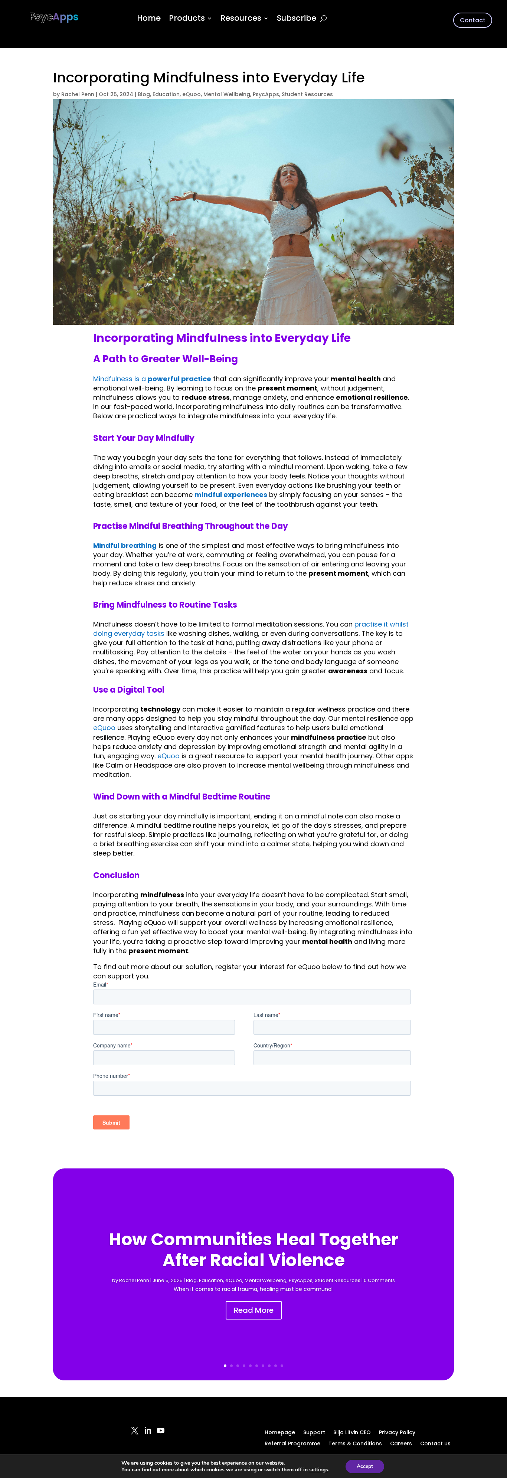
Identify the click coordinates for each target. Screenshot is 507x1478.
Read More (254, 1310)
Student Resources (307, 94)
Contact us (435, 1444)
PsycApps (266, 94)
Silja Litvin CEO (352, 1433)
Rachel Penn (77, 94)
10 (282, 1365)
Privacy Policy (397, 1433)
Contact (472, 20)
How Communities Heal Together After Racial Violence (254, 1249)
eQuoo (191, 94)
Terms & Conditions (355, 1444)
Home (149, 19)
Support (314, 1433)
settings (318, 1469)
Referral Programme (292, 1444)
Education (166, 94)
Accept (365, 1466)
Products (187, 19)
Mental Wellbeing (226, 94)
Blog (144, 94)
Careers (401, 1444)
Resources (240, 19)
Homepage (280, 1433)
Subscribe (296, 19)
